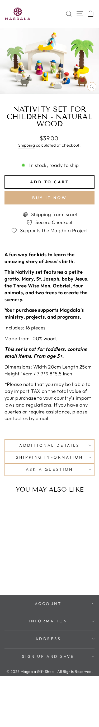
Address (48, 638)
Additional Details (49, 445)
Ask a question (49, 469)
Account (48, 603)
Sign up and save (48, 656)
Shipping (26, 145)
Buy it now (49, 197)
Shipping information (49, 457)
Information (48, 620)
